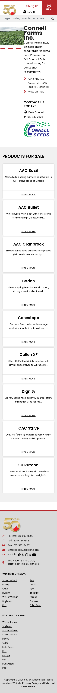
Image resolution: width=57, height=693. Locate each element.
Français (32, 6)
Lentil (32, 584)
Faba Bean (35, 605)
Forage (33, 597)
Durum (6, 593)
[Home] (9, 10)
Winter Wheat (10, 597)
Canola (34, 601)
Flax (4, 605)
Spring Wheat (9, 580)
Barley (5, 584)
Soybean (7, 601)
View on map (36, 91)
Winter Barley (9, 622)
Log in (31, 11)
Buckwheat (8, 664)
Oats (5, 589)
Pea (32, 580)
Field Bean (7, 647)
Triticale (34, 593)
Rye (32, 589)
